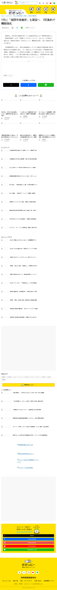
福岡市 (27, 27)
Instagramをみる (32, 542)
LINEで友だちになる (32, 549)
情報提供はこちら (29, 384)
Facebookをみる (32, 539)
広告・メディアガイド (26, 580)
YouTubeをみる (32, 546)
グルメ (15, 377)
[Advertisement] (28, 65)
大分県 (43, 377)
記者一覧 (15, 580)
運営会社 (16, 583)
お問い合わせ (38, 580)
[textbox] (28, 3)
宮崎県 (4, 379)
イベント (21, 377)
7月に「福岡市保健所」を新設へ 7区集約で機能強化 (25, 15)
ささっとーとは (6, 580)
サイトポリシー (27, 583)
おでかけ (27, 377)
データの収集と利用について (37, 583)
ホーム (2, 15)
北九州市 (9, 377)
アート (38, 377)
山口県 (49, 377)
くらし (33, 27)
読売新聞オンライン (49, 580)
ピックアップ (9, 15)
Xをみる (32, 535)
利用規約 (21, 583)
